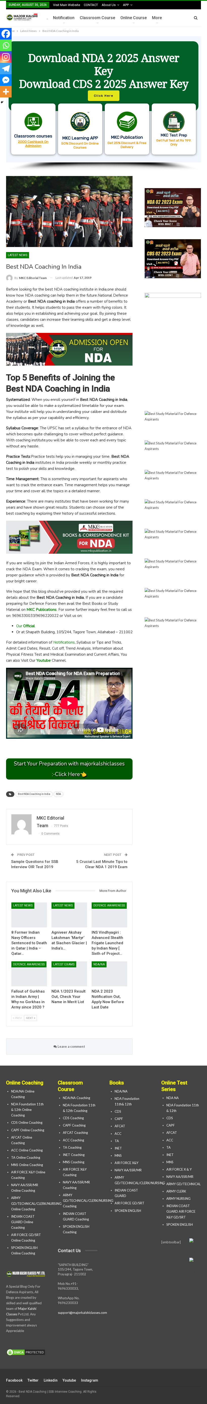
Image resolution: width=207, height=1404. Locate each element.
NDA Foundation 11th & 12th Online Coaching (27, 1109)
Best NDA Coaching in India (34, 794)
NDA (58, 794)
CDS (118, 1111)
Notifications (64, 642)
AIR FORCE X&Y (127, 1163)
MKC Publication (127, 137)
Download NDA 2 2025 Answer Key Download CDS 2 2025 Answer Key (103, 70)
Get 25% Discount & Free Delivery (127, 145)
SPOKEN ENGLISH (128, 1211)
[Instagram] (6, 57)
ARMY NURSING (178, 1199)
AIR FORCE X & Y (179, 1169)
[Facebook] (6, 34)
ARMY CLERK (176, 1191)
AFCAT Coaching (75, 1133)
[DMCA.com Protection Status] (26, 1352)
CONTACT (91, 5)
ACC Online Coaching (27, 1150)
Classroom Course (97, 17)
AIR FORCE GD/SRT (130, 1203)
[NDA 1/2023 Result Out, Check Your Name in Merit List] (69, 973)
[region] (103, 103)
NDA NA (172, 1098)
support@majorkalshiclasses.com (82, 1313)
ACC (118, 1134)
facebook (14, 1380)
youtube (69, 1380)
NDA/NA (99, 964)
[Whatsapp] (6, 45)
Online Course (133, 17)
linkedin (51, 1380)
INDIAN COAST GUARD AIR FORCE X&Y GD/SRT (180, 1211)
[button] (103, 99)
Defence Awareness (109, 905)
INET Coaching (74, 1155)
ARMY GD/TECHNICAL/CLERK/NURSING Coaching (88, 1200)
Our (25, 625)
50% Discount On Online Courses (80, 145)
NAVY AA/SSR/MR (128, 1170)
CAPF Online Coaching (27, 1130)
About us (109, 5)
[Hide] (2, 102)
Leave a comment (71, 1046)
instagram (89, 1380)
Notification (63, 17)
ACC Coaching (73, 1140)
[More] (6, 91)
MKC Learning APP (80, 138)
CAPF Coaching (74, 1125)
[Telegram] (6, 68)
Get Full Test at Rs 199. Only (173, 142)
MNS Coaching (73, 1162)
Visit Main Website (66, 5)
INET (118, 1148)
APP (126, 5)
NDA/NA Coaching (76, 1098)
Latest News (17, 255)
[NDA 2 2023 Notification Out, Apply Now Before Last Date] (109, 973)
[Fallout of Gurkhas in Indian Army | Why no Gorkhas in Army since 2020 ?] (29, 973)
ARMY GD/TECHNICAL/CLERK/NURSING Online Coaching (36, 1203)
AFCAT (120, 1126)
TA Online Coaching (25, 1157)
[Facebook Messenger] (6, 80)
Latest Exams (63, 964)
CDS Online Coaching (26, 1122)
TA (117, 1141)
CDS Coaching (73, 1118)
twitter (33, 1380)
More (157, 17)
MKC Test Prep (174, 135)
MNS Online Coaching (27, 1165)
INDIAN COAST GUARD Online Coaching (23, 1222)
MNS (118, 1155)
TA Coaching (72, 1147)
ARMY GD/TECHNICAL (183, 1184)
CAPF (119, 1119)
